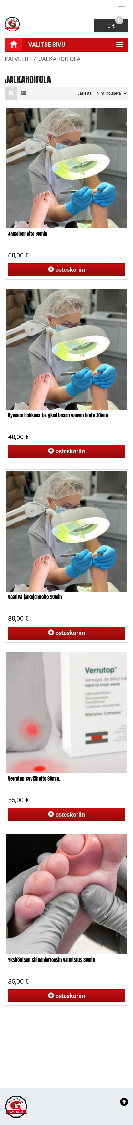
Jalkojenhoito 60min (27, 233)
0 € (114, 24)
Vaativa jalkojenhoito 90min (35, 597)
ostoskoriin (70, 269)
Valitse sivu (46, 44)
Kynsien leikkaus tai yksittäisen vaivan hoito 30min (58, 415)
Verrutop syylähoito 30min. (34, 778)
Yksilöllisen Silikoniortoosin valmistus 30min (51, 959)
